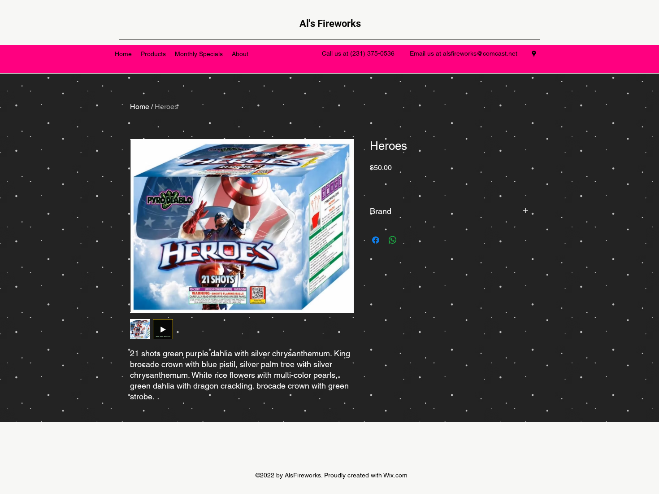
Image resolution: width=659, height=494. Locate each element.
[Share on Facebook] (375, 240)
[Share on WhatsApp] (392, 240)
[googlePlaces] (533, 53)
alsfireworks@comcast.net (480, 53)
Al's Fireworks (330, 23)
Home (139, 106)
